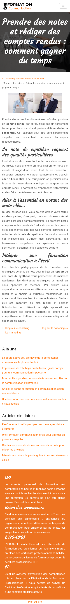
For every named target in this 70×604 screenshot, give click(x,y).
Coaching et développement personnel (25, 79)
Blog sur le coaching (53, 328)
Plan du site (35, 601)
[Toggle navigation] (63, 6)
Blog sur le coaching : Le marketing (18, 330)
